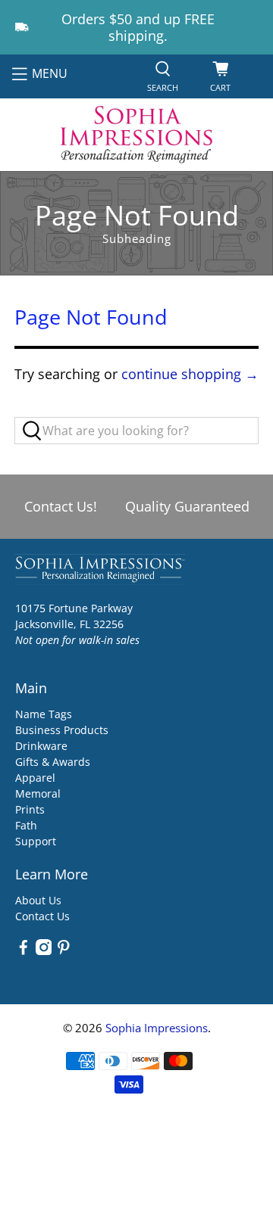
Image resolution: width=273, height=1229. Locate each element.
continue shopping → (190, 374)
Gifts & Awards (52, 762)
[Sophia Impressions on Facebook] (23, 951)
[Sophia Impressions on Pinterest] (63, 951)
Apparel (35, 777)
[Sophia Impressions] (136, 134)
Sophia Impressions (156, 1027)
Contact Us (42, 916)
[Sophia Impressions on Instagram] (44, 951)
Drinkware (41, 746)
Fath (26, 825)
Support (35, 841)
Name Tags (43, 714)
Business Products (61, 730)
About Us (38, 900)
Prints (30, 809)
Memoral (38, 793)
